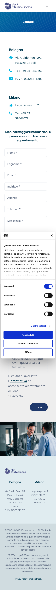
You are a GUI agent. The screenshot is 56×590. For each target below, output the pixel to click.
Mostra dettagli (39, 326)
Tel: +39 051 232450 (28, 71)
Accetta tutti (28, 335)
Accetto (17, 396)
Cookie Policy (35, 578)
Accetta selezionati (28, 343)
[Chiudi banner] (51, 235)
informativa (18, 381)
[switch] (48, 295)
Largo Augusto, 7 (27, 105)
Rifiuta (28, 352)
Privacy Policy (20, 578)
